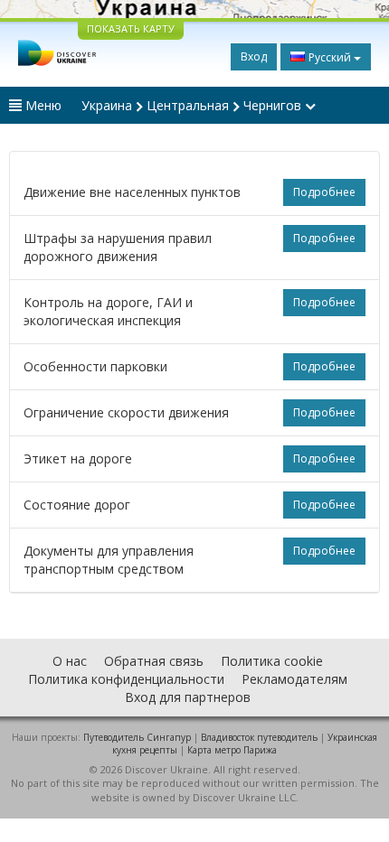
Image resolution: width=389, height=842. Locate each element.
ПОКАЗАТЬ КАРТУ (131, 28)
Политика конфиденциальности (126, 679)
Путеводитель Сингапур (137, 737)
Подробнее (324, 192)
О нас (69, 660)
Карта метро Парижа (232, 750)
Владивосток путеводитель (259, 737)
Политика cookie (272, 660)
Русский (330, 57)
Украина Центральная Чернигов (193, 105)
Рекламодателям (294, 679)
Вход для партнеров (188, 697)
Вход (254, 56)
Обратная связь (154, 660)
